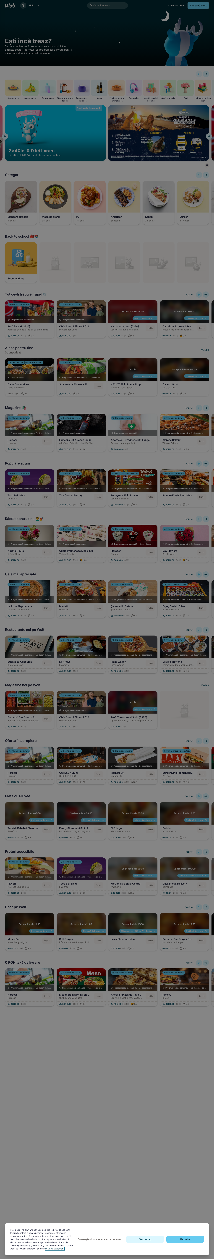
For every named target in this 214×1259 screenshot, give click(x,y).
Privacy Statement (54, 1248)
